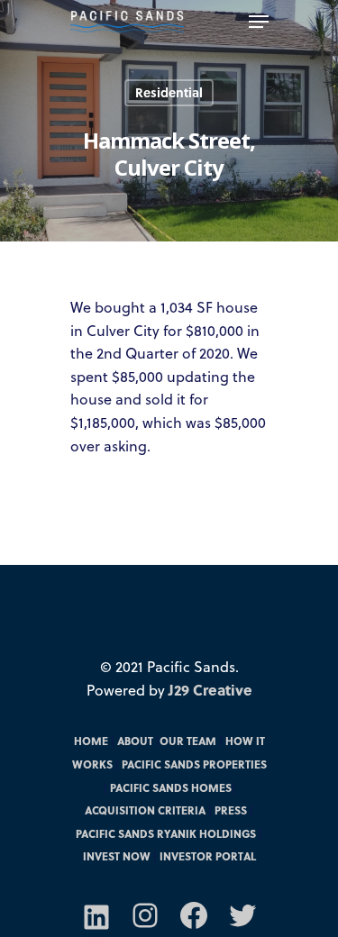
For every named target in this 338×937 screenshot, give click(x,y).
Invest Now (117, 856)
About (135, 740)
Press (231, 810)
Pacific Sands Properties (194, 764)
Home (91, 740)
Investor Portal (208, 856)
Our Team (188, 740)
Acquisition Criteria (145, 810)
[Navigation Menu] (259, 22)
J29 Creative (210, 689)
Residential (169, 92)
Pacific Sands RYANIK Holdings (166, 833)
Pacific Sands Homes (171, 787)
